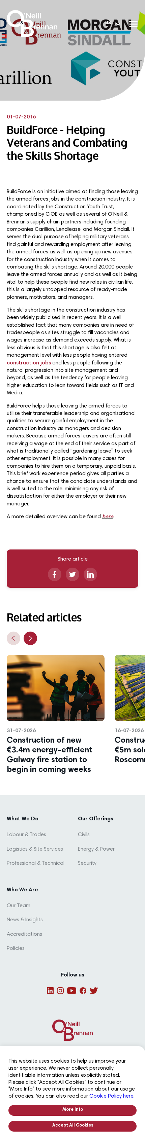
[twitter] (72, 574)
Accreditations (24, 934)
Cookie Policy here (111, 1096)
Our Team (18, 906)
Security (87, 863)
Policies (16, 948)
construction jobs (29, 363)
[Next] (30, 638)
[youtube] (71, 990)
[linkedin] (90, 574)
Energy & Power (96, 849)
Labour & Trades (26, 835)
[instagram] (60, 990)
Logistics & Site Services (35, 849)
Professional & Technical (35, 863)
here (107, 517)
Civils (84, 835)
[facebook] (54, 574)
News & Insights (25, 920)
